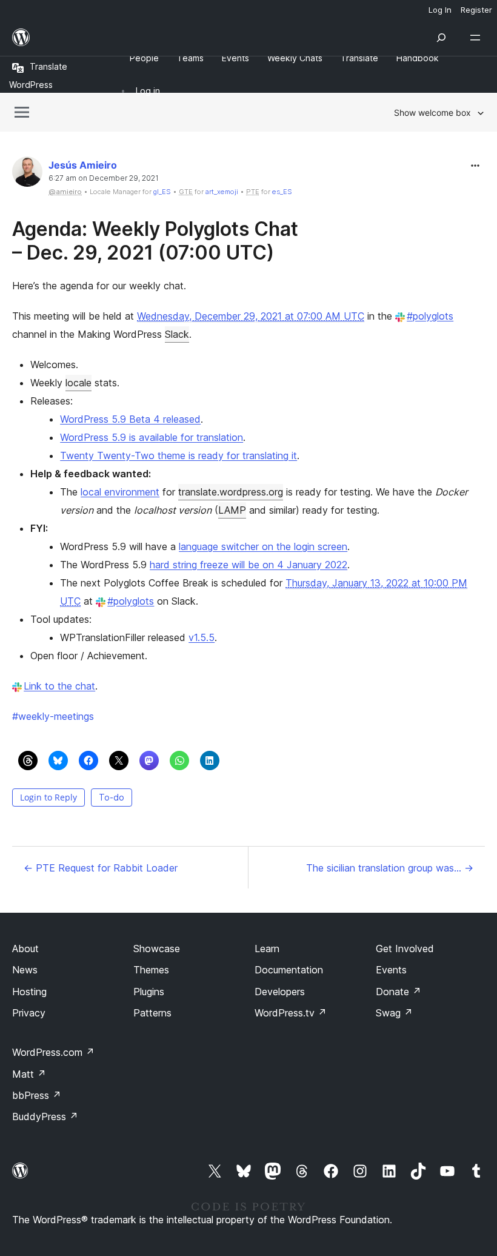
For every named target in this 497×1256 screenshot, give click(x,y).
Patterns (152, 1013)
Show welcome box (432, 112)
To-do (111, 797)
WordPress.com (53, 1052)
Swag (394, 1013)
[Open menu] (477, 37)
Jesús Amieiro (82, 165)
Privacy (28, 1013)
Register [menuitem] (476, 10)
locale (78, 383)
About (25, 948)
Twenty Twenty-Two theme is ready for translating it (178, 455)
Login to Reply (48, 797)
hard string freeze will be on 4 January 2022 (248, 565)
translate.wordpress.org (230, 492)
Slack (177, 334)
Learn (267, 948)
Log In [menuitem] (440, 10)
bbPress (36, 1095)
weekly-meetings (53, 716)
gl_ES (162, 191)
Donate (398, 992)
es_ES (282, 191)
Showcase (156, 948)
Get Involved (405, 948)
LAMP (232, 510)
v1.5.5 (201, 637)
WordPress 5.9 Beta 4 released (130, 419)
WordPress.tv (291, 1013)
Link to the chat (59, 686)
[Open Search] (441, 37)
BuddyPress (45, 1116)
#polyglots (430, 316)
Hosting (29, 992)
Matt (29, 1074)
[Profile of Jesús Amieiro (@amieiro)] (27, 174)
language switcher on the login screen (263, 546)
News (25, 970)
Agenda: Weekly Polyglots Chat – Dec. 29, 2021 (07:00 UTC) (155, 240)
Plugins (148, 992)
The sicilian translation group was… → (389, 868)
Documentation (289, 970)
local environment (120, 492)
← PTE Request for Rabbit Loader (101, 868)
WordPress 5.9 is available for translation (151, 437)
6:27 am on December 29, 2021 (103, 178)
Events (391, 970)
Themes (151, 970)
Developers (280, 992)
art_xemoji (221, 191)
